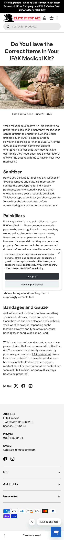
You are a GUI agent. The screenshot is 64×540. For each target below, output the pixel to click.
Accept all (32, 276)
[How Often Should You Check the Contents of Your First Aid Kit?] (5, 535)
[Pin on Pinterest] (30, 386)
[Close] (59, 252)
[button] (51, 18)
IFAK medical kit (41, 354)
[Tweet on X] (16, 386)
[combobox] (32, 26)
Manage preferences (32, 284)
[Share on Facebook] (23, 386)
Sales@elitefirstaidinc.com (19, 449)
